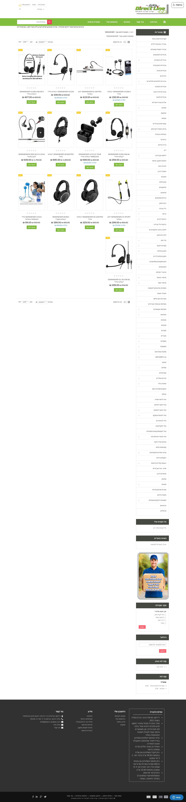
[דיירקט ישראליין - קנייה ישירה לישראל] (152, 9)
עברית (39, 9)
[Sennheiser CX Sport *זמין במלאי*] (119, 192)
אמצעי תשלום (120, 716)
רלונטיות (42, 42)
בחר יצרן (160, 667)
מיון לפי (50, 42)
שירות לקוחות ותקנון (85, 728)
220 (24, 42)
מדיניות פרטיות (87, 725)
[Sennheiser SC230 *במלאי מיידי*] (61, 67)
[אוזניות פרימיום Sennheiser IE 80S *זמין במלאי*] (31, 130)
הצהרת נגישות (94, 22)
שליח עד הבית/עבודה (84, 722)
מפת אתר (117, 796)
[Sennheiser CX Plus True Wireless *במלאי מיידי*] (90, 130)
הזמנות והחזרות (81, 796)
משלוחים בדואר (86, 719)
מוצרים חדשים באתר (157, 686)
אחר (162, 623)
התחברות (41, 5)
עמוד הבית (164, 21)
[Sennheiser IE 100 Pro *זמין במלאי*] (90, 67)
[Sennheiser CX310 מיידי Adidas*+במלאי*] (31, 192)
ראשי (131, 32)
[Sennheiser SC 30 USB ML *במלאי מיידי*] (119, 255)
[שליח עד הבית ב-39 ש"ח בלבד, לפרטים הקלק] (153, 553)
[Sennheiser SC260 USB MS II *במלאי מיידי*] (31, 67)
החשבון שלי (26, 5)
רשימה (125, 42)
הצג (31, 42)
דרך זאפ (161, 620)
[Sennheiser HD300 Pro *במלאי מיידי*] (61, 130)
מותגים (127, 22)
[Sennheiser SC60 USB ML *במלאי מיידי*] (119, 130)
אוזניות (162, 689)
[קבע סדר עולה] (36, 42)
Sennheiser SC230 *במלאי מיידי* (61, 92)
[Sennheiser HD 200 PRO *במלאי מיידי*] (90, 192)
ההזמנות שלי (111, 22)
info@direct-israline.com (50, 722)
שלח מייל (56, 725)
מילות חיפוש (107, 796)
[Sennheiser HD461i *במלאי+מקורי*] (61, 192)
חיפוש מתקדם (95, 796)
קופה (34, 5)
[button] (177, 5)
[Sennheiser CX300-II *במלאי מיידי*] (119, 67)
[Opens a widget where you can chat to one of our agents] (176, 797)
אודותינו (153, 22)
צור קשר (140, 22)
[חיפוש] (49, 22)
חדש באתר (121, 722)
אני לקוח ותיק (159, 615)
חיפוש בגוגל (160, 617)
